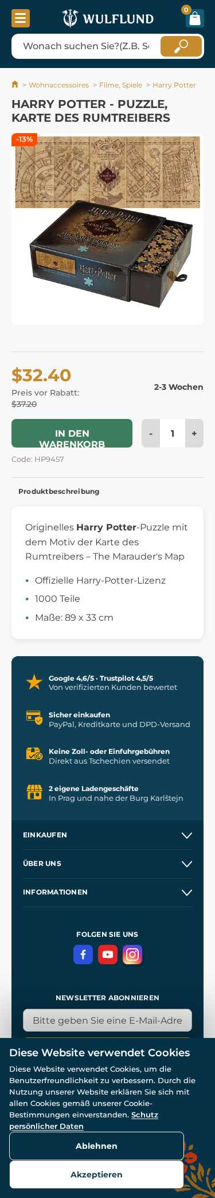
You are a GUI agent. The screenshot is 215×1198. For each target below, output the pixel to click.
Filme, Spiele (120, 85)
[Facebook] (83, 954)
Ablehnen (97, 1146)
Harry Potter (174, 85)
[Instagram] (132, 954)
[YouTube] (108, 954)
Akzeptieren (97, 1174)
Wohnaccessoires (59, 85)
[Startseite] (15, 85)
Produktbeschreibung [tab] (59, 491)
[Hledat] (181, 46)
